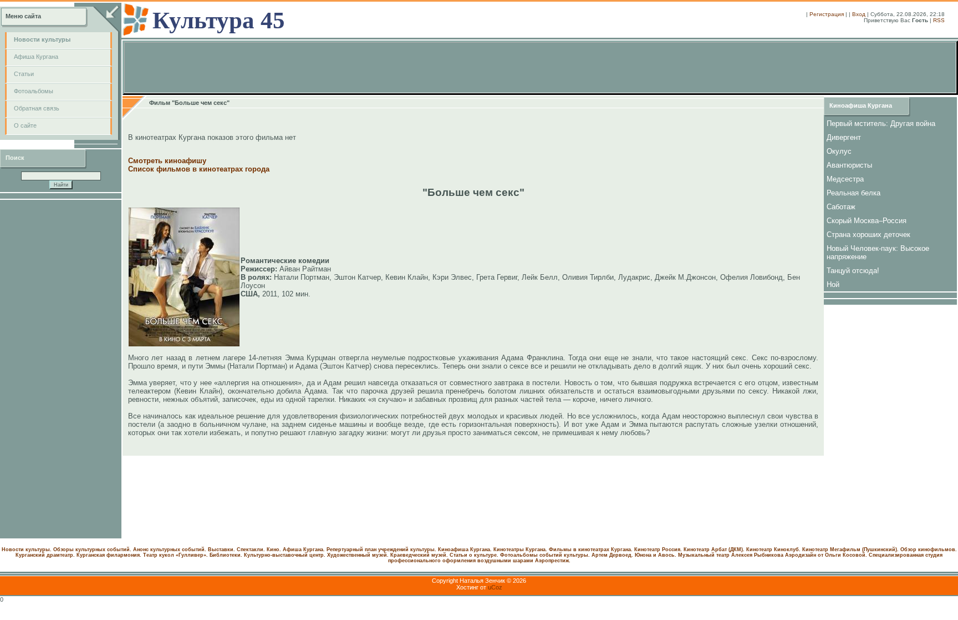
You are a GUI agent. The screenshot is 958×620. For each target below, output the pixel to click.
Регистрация (826, 14)
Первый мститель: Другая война (881, 123)
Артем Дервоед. (612, 555)
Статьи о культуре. (474, 555)
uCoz (495, 587)
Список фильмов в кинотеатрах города (198, 169)
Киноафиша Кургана (860, 105)
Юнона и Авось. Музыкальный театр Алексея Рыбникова (709, 555)
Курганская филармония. (109, 555)
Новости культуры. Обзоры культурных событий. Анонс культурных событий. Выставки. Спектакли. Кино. (141, 549)
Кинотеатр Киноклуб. (773, 549)
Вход (858, 14)
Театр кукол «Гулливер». (175, 555)
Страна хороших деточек (868, 234)
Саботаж (841, 207)
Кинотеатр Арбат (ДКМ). (714, 549)
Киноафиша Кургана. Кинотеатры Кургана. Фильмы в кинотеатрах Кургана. (535, 549)
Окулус (839, 151)
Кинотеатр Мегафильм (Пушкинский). (850, 549)
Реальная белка (853, 193)
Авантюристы (849, 165)
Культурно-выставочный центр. (284, 555)
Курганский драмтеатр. (45, 555)
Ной (833, 284)
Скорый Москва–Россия (866, 220)
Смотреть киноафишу (167, 161)
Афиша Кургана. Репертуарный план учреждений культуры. (359, 549)
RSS (939, 20)
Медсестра (845, 179)
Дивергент (844, 137)
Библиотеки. (226, 555)
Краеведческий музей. (419, 555)
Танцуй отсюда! (853, 270)
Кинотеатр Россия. (658, 549)
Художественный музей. (358, 555)
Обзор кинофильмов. (928, 549)
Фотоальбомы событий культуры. (545, 555)
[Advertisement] (61, 369)
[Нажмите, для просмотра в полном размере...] (184, 344)
